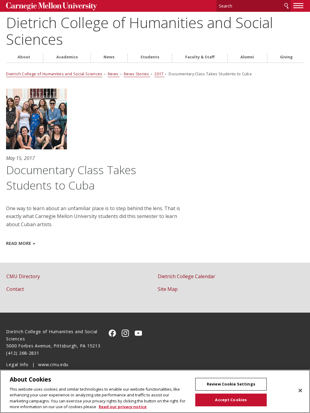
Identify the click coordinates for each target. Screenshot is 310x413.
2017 (159, 73)
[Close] (300, 390)
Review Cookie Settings (231, 384)
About (24, 57)
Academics (67, 57)
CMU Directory (23, 276)
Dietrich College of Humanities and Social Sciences (139, 30)
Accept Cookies (231, 399)
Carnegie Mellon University (51, 6)
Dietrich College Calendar (186, 276)
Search (286, 6)
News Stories (137, 73)
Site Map (168, 289)
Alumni (247, 57)
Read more (18, 243)
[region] (155, 391)
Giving (286, 57)
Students (149, 57)
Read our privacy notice (123, 406)
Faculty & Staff (200, 57)
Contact (15, 289)
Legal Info (17, 364)
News (109, 57)
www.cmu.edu (53, 364)
